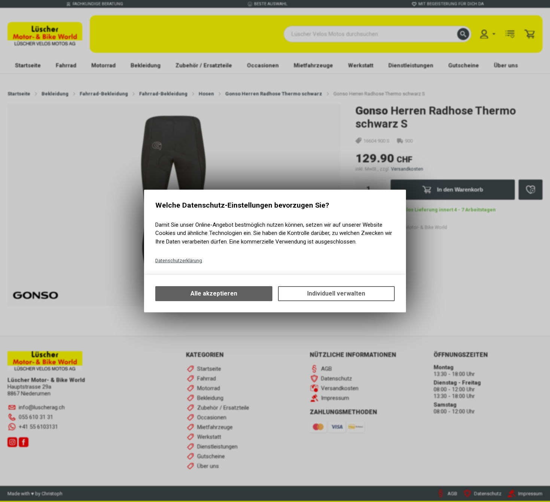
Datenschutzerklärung (178, 260)
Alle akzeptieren (213, 293)
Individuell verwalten (336, 293)
